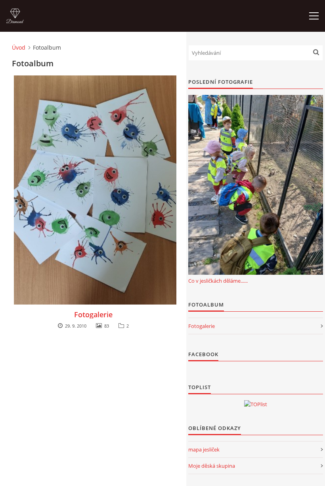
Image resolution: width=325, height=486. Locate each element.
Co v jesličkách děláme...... (218, 280)
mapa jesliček (204, 449)
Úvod (18, 47)
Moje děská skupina (211, 465)
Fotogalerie (93, 314)
